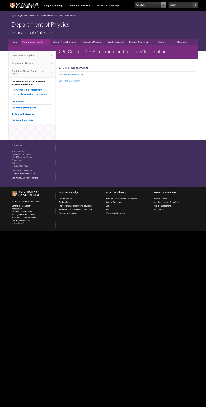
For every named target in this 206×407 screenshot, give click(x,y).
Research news (160, 198)
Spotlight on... (159, 209)
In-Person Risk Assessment (71, 74)
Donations (182, 41)
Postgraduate (65, 202)
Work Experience (116, 41)
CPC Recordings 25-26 (22, 120)
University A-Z (18, 223)
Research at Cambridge (107, 5)
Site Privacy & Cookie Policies (25, 178)
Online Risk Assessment (69, 81)
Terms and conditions (21, 220)
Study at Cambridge (53, 5)
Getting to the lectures (23, 113)
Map (108, 209)
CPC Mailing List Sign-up (24, 107)
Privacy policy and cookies (23, 214)
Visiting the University (115, 213)
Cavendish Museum (92, 41)
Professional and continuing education (76, 206)
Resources (163, 41)
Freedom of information (22, 212)
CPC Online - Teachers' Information (30, 94)
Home (13, 15)
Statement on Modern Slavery (24, 217)
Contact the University (21, 206)
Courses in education (68, 213)
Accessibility (17, 209)
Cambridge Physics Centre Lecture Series (57, 16)
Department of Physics (23, 55)
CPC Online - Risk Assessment (28, 89)
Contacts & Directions (139, 41)
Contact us (17, 145)
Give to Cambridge (114, 202)
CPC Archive (17, 101)
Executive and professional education (75, 209)
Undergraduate (65, 198)
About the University (80, 5)
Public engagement (162, 206)
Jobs (108, 206)
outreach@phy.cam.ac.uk (24, 173)
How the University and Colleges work (123, 198)
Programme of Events (26, 16)
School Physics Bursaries (64, 41)
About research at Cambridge (166, 202)
